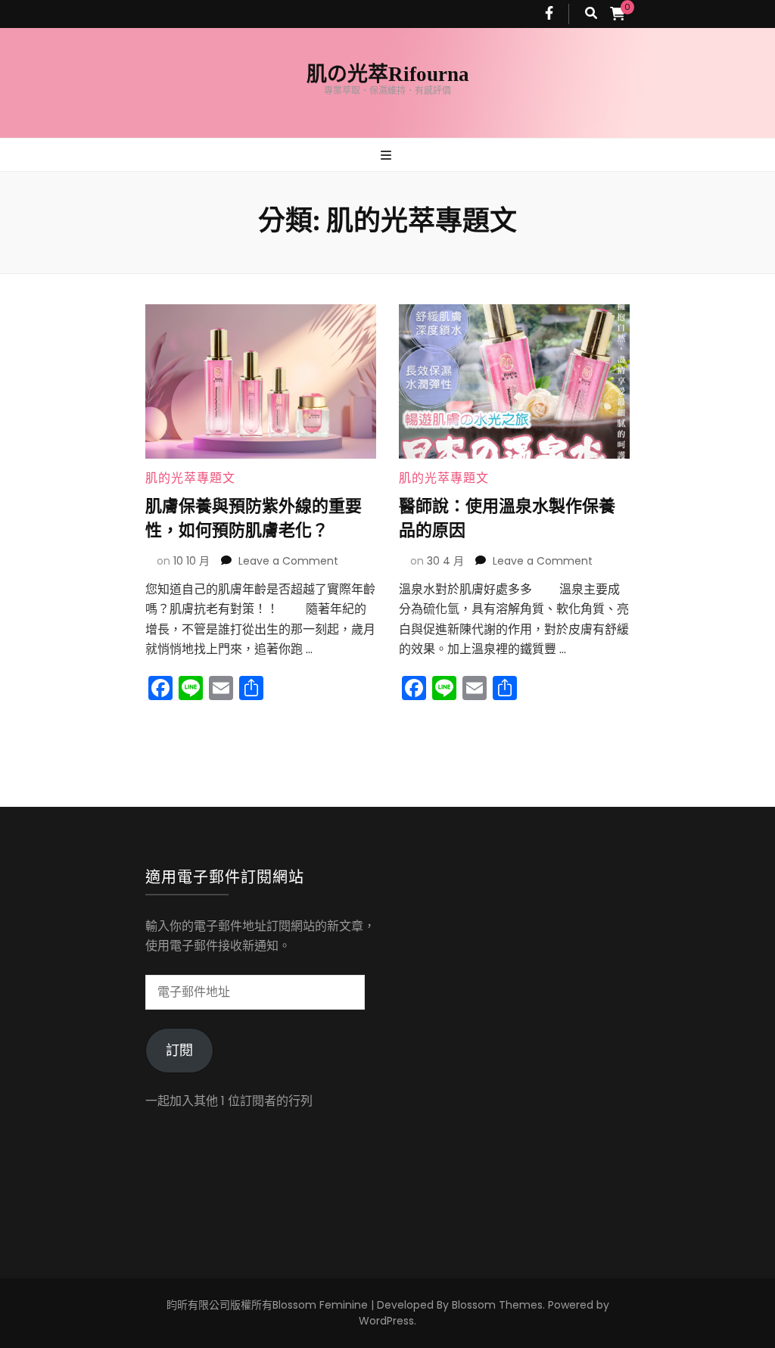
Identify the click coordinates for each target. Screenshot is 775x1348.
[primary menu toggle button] (388, 156)
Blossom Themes (497, 1304)
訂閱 (179, 1050)
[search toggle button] (591, 14)
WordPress (386, 1320)
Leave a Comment (288, 560)
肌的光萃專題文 (190, 478)
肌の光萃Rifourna (388, 74)
